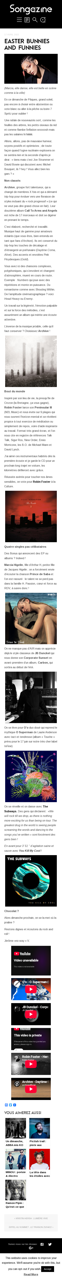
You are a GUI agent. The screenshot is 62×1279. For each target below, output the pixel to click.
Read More (31, 1274)
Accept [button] (47, 1269)
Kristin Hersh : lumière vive (32, 1218)
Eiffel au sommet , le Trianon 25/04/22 (30, 1227)
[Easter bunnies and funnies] (31, 69)
